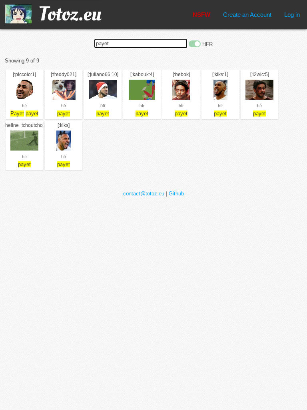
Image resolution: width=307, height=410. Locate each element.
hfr (24, 105)
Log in (292, 14)
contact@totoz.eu (143, 194)
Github (176, 194)
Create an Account (247, 14)
